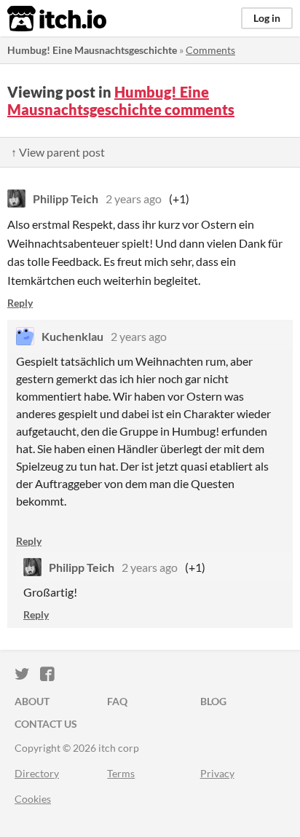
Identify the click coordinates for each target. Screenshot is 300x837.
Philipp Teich (65, 198)
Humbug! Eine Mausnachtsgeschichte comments (120, 100)
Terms (121, 773)
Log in (266, 18)
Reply (20, 302)
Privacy (217, 773)
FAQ (117, 701)
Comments (210, 50)
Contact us (46, 724)
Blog (213, 701)
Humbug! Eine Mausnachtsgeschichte (92, 50)
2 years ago (134, 198)
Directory (37, 773)
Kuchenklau (72, 336)
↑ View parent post (58, 152)
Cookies (33, 799)
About (32, 701)
